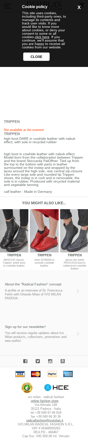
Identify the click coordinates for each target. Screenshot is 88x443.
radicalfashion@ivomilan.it (44, 420)
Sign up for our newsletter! (25, 327)
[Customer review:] (28, 393)
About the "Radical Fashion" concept (33, 284)
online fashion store (44, 401)
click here (42, 37)
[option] (44, 238)
